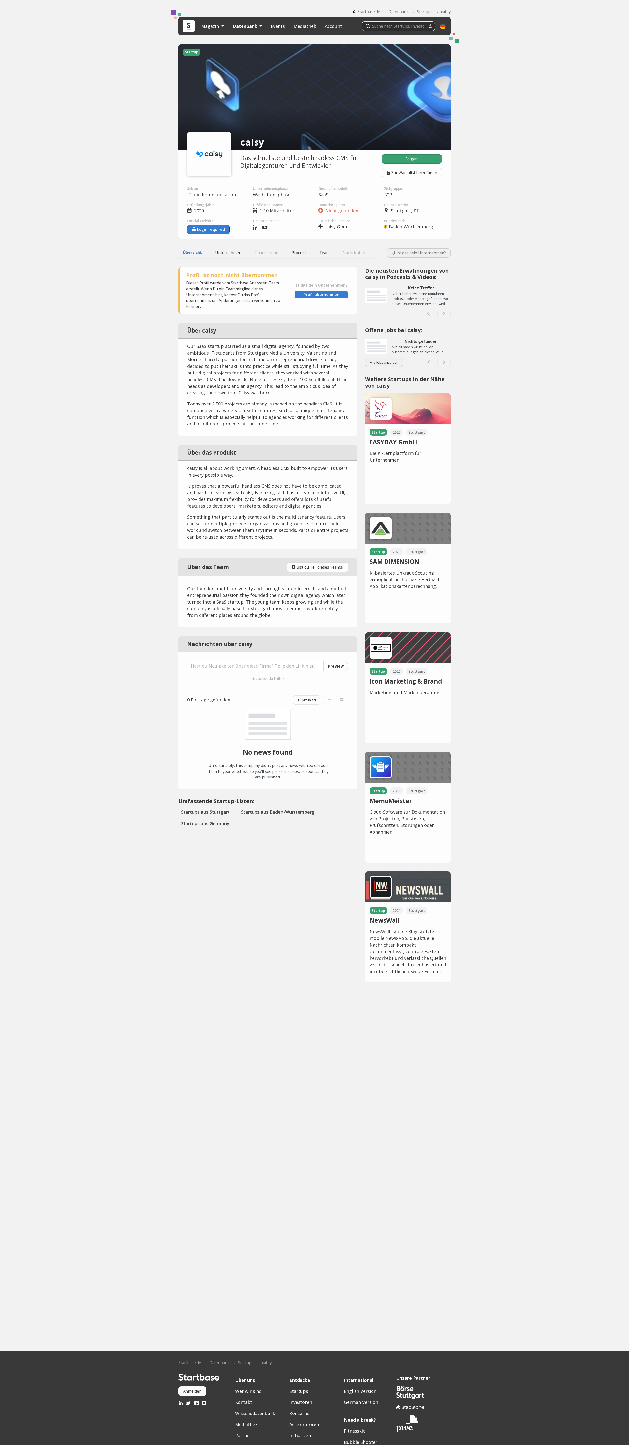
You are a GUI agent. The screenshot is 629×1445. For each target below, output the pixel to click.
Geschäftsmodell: (333, 188)
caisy (446, 11)
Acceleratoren (304, 1424)
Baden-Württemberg (411, 227)
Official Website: (200, 221)
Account (333, 26)
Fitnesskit (354, 1431)
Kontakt (243, 1402)
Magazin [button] (210, 26)
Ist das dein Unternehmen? (421, 253)
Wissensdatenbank (255, 1413)
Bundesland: (394, 221)
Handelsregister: (332, 205)
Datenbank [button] (245, 26)
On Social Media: (266, 221)
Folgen (411, 159)
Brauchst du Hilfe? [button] (268, 678)
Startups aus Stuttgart (205, 812)
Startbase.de (368, 11)
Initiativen (300, 1435)
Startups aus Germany (205, 823)
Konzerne (299, 1413)
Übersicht (192, 252)
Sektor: (193, 188)
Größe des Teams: (268, 205)
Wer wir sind (248, 1391)
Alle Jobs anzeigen (384, 362)
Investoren (300, 1402)
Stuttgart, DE (405, 211)
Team (324, 252)
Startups (424, 11)
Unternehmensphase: (270, 188)
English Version (360, 1391)
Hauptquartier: (396, 205)
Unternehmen (228, 252)
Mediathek (305, 26)
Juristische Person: (334, 221)
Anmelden (192, 1391)
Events (278, 26)
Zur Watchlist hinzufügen (414, 172)
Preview (336, 666)
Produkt (299, 252)
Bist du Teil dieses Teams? (320, 567)
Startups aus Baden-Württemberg (277, 812)
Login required (211, 229)
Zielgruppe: (393, 188)
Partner (243, 1435)
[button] (442, 26)
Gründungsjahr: (200, 205)
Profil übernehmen (321, 294)
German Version (361, 1402)
